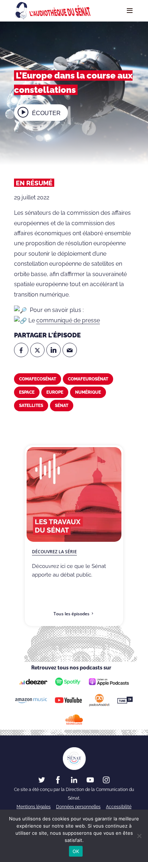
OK (76, 851)
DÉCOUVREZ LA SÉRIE (54, 552)
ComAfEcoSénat (37, 379)
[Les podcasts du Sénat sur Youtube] (68, 700)
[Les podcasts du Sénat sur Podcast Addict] (99, 700)
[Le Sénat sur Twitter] (41, 779)
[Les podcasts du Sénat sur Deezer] (33, 681)
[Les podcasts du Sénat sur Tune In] (125, 700)
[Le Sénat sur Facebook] (57, 779)
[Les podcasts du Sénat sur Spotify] (68, 682)
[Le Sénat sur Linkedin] (74, 779)
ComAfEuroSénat (88, 379)
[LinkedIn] (53, 350)
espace (26, 392)
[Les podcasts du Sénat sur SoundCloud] (74, 719)
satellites (31, 405)
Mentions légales (34, 806)
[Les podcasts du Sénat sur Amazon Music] (31, 700)
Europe (54, 392)
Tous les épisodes (71, 614)
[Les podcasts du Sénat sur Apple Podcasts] (109, 682)
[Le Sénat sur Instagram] (106, 779)
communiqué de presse (68, 320)
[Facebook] (21, 350)
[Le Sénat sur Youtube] (90, 779)
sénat (61, 405)
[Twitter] (37, 350)
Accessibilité (118, 806)
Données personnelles (78, 806)
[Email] (70, 350)
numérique (88, 392)
